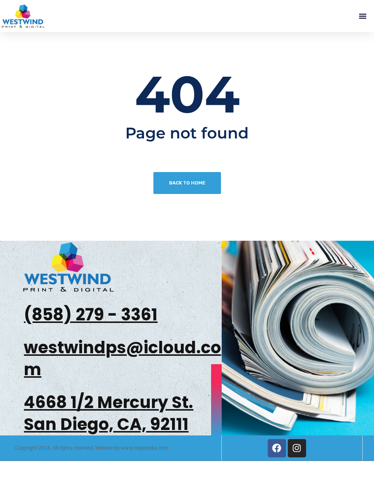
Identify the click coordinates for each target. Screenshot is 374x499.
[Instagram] (297, 448)
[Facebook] (277, 448)
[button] (362, 16)
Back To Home (187, 183)
